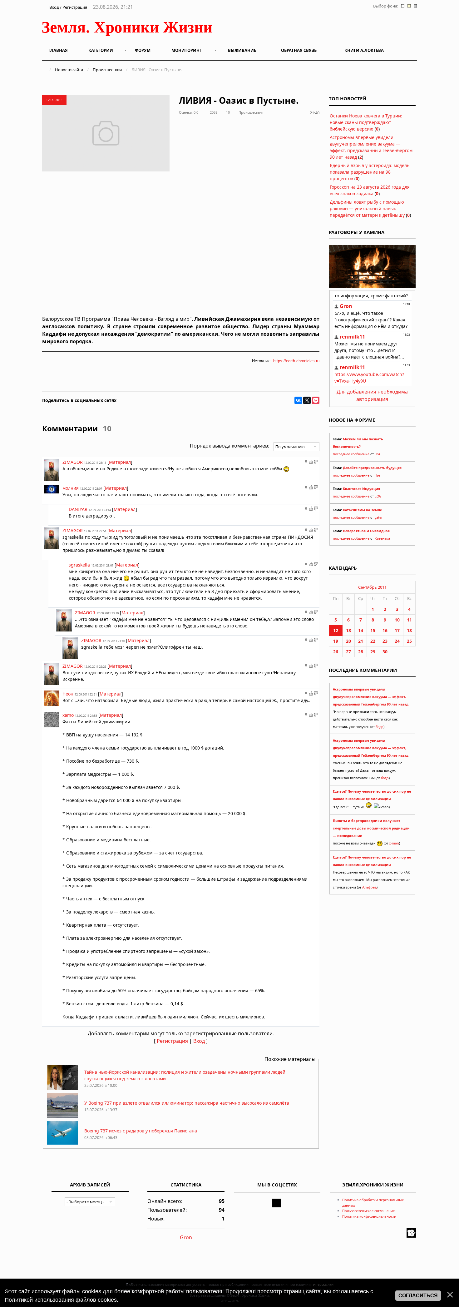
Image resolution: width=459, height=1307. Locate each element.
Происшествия (107, 69)
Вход (199, 1040)
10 (397, 620)
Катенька (382, 538)
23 (385, 641)
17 (397, 630)
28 (360, 652)
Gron (186, 1237)
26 (335, 652)
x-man (394, 843)
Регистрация (172, 1040)
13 (348, 630)
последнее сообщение (351, 454)
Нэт (377, 454)
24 (397, 641)
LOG (378, 496)
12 (335, 630)
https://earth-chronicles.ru (296, 361)
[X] (307, 400)
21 (360, 641)
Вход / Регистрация (67, 7)
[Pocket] (315, 400)
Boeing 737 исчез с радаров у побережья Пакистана (140, 1131)
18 (409, 630)
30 (385, 652)
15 (372, 630)
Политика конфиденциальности (369, 1216)
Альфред (369, 887)
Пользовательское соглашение (368, 1210)
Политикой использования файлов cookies (61, 1300)
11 (409, 620)
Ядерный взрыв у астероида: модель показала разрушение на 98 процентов (369, 171)
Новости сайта (69, 69)
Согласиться (418, 1295)
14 (360, 630)
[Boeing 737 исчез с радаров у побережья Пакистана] (62, 1144)
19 (335, 641)
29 (372, 652)
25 (409, 641)
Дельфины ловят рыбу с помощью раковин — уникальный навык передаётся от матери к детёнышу (367, 208)
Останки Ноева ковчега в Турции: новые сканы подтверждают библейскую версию (366, 122)
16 (385, 630)
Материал (120, 462)
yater (379, 517)
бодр (379, 727)
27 (348, 652)
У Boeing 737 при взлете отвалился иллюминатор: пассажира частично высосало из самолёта (186, 1103)
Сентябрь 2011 (372, 587)
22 (372, 641)
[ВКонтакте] (298, 400)
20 (348, 641)
